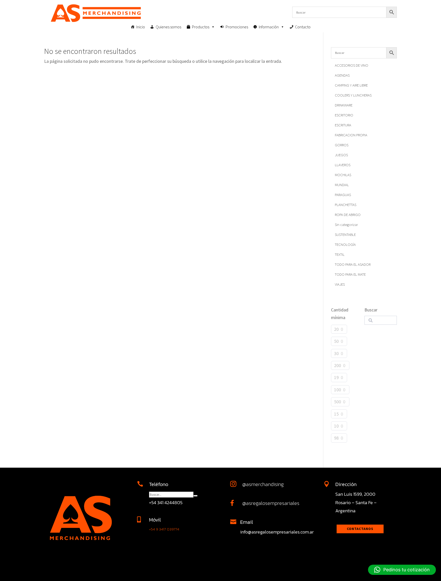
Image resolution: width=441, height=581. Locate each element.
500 (337, 402)
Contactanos (360, 528)
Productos (200, 26)
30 (336, 353)
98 (336, 438)
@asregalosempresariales (270, 503)
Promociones (237, 26)
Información (269, 26)
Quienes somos (168, 26)
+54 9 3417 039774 (164, 529)
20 (336, 329)
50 (336, 341)
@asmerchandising (263, 484)
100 (337, 390)
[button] (402, 570)
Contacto (303, 26)
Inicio (140, 26)
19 (336, 377)
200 (337, 365)
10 (336, 426)
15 (336, 414)
